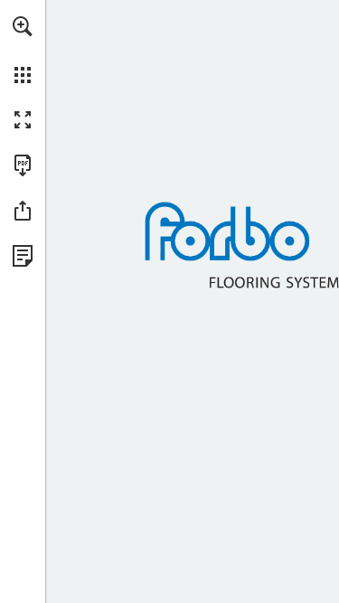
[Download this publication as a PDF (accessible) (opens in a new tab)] (22, 165)
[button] (22, 26)
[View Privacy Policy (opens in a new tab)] (22, 255)
